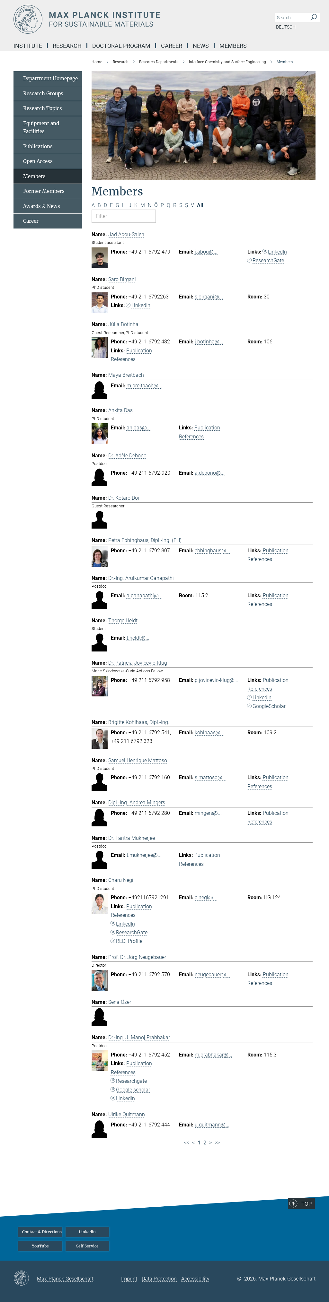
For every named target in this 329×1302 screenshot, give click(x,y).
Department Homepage (50, 78)
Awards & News (41, 206)
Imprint (129, 1279)
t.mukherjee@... (144, 855)
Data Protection (159, 1279)
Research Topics (42, 108)
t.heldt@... (138, 638)
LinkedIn (277, 252)
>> (217, 1143)
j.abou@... (206, 252)
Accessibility (195, 1279)
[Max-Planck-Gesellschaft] (25, 1278)
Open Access (38, 161)
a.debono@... (210, 473)
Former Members (44, 191)
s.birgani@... (209, 297)
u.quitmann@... (212, 1125)
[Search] (313, 17)
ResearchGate (268, 260)
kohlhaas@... (209, 732)
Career (31, 221)
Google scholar (133, 1090)
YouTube (40, 1246)
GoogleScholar (269, 706)
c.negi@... (206, 897)
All (200, 205)
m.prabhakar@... (213, 1055)
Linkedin (125, 1098)
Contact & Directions (42, 1231)
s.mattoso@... (210, 777)
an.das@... (139, 428)
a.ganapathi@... (145, 595)
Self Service (87, 1246)
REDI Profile (129, 941)
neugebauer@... (212, 974)
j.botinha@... (209, 342)
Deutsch (286, 27)
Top (306, 1204)
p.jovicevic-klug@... (216, 680)
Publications (38, 146)
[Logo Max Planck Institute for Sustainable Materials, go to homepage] (133, 19)
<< (186, 1143)
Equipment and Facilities (41, 127)
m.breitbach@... (144, 386)
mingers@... (208, 813)
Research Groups (43, 94)
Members (34, 176)
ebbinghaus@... (212, 551)
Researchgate (131, 1081)
